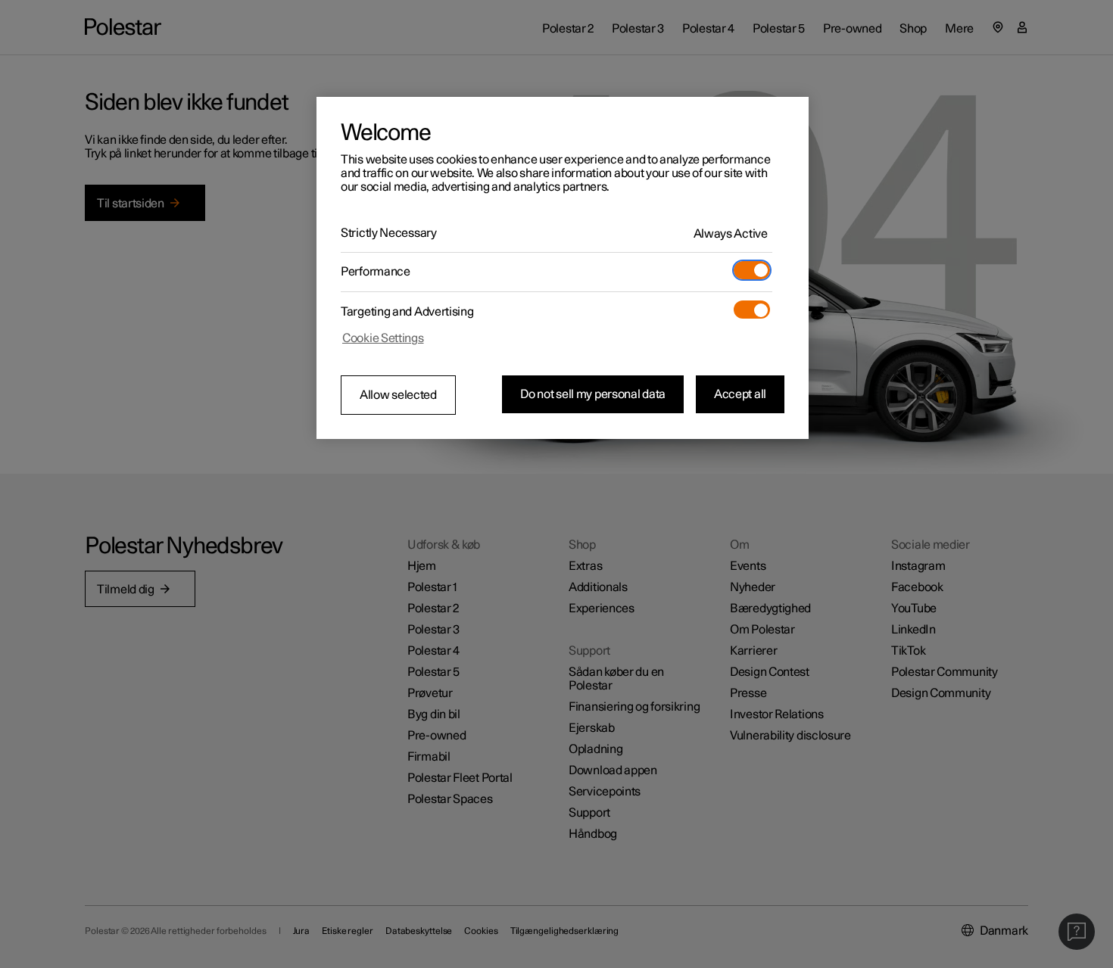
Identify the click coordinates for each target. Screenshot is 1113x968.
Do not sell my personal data (593, 394)
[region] (562, 268)
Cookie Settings (383, 338)
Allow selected (398, 395)
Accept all (740, 394)
